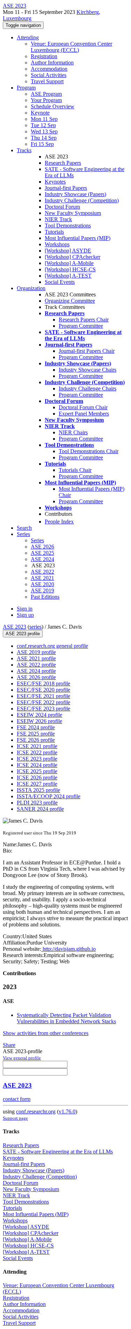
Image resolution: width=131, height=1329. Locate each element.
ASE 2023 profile (23, 633)
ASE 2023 (14, 627)
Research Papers (63, 163)
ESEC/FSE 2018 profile (43, 683)
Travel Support (47, 81)
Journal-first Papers (66, 188)
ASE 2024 (42, 559)
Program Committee (81, 326)
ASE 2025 (42, 553)
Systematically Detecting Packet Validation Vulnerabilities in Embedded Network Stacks (66, 1018)
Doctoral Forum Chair (83, 407)
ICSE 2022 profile (37, 752)
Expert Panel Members (84, 414)
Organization (31, 288)
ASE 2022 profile (36, 665)
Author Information (52, 62)
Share (9, 1045)
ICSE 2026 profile (37, 777)
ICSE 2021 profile (37, 746)
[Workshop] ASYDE (68, 251)
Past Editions (45, 597)
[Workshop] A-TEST (68, 276)
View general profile (22, 1057)
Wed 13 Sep (44, 131)
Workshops (57, 244)
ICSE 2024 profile (37, 765)
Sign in (24, 609)
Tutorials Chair (75, 470)
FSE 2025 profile (36, 734)
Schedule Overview (52, 106)
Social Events (60, 282)
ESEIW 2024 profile (39, 715)
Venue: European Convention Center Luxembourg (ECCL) (71, 47)
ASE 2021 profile (36, 658)
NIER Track (58, 219)
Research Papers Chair (84, 319)
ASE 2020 (42, 584)
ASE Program (46, 94)
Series (37, 540)
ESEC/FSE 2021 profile (43, 696)
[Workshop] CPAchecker (72, 257)
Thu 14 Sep (44, 138)
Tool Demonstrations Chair (88, 451)
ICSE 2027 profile (37, 784)
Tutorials (54, 232)
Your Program (46, 100)
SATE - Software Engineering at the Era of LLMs (58, 1152)
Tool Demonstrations (68, 225)
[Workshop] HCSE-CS (70, 269)
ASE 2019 (42, 590)
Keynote (40, 113)
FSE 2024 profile (36, 727)
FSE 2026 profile (36, 740)
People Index (59, 521)
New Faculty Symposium (73, 213)
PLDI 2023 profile (37, 803)
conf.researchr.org (36, 1111)
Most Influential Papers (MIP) (77, 238)
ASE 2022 (42, 572)
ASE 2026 (42, 547)
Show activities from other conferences (45, 1033)
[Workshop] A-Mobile (69, 263)
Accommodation (49, 69)
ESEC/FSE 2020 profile (43, 690)
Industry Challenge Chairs (87, 388)
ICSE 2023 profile (37, 759)
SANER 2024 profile (40, 809)
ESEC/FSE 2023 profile (43, 709)
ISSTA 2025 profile (38, 790)
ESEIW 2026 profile (39, 721)
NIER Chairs (73, 432)
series (35, 627)
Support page (15, 1118)
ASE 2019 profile (36, 652)
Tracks (24, 150)
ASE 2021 (42, 578)
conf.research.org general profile (52, 646)
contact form (16, 1099)
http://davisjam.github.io (68, 949)
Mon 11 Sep (44, 119)
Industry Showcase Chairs (87, 370)
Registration (44, 56)
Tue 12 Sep (43, 125)
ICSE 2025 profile (37, 771)
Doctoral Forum (62, 207)
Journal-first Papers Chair (87, 351)
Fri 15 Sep (42, 144)
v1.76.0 (67, 1111)
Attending (28, 37)
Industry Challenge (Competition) (82, 200)
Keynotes (55, 182)
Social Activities (48, 75)
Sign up (25, 615)
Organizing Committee (70, 301)
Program (26, 88)
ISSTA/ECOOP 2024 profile (48, 796)
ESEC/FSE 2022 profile (43, 702)
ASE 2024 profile (36, 671)
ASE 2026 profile (36, 677)
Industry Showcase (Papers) (75, 194)
